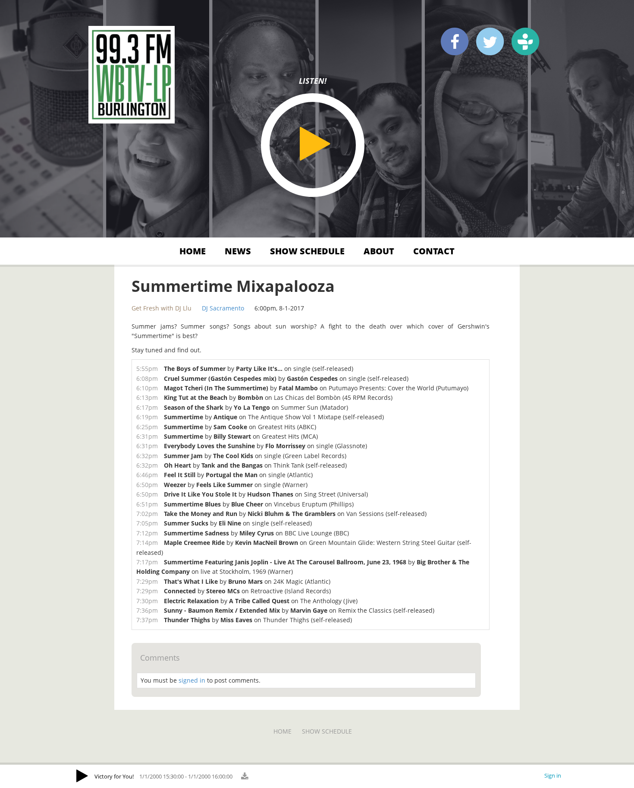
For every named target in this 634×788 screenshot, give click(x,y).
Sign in (552, 775)
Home (192, 251)
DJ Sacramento (223, 308)
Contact (434, 251)
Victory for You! (114, 776)
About (379, 251)
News (238, 251)
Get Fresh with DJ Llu (161, 308)
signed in (192, 680)
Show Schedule (307, 251)
